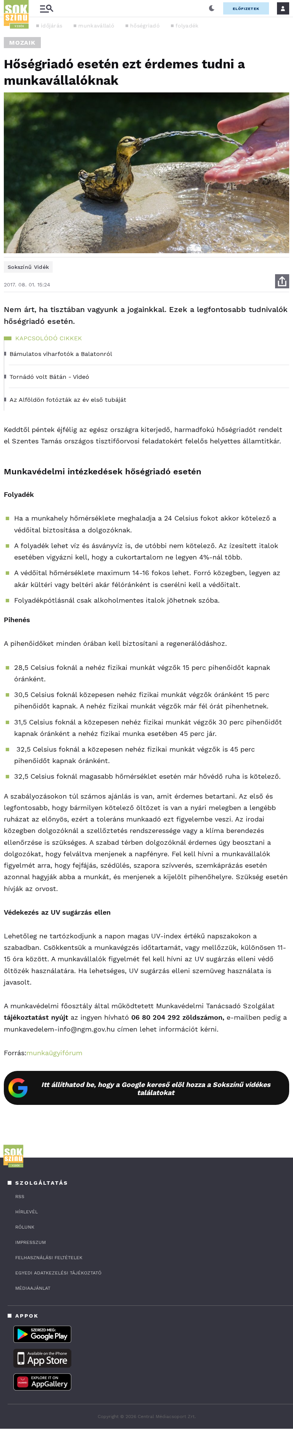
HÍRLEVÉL (26, 1211)
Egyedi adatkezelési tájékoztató (58, 1273)
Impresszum (30, 1242)
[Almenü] (46, 8)
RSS (19, 1196)
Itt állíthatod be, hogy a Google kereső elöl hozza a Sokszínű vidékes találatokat (155, 1088)
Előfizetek (246, 8)
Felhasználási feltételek (48, 1257)
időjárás (51, 26)
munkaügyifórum (54, 1053)
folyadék (186, 26)
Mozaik (22, 42)
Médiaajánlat (32, 1288)
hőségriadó (144, 26)
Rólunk (24, 1227)
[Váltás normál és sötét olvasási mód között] (211, 8)
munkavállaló (96, 26)
